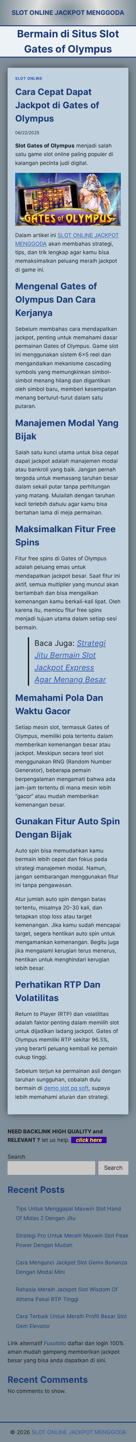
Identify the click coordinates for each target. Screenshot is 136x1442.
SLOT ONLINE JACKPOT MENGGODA (79, 1432)
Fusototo (55, 1343)
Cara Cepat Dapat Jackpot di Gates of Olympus (57, 105)
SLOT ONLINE (28, 78)
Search (16, 1157)
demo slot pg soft (66, 1088)
